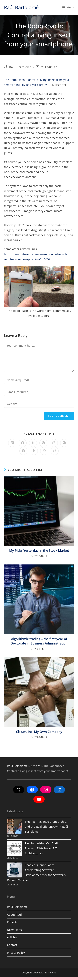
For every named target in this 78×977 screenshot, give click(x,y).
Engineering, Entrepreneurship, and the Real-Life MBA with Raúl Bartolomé (46, 826)
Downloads (14, 930)
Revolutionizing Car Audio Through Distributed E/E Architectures (42, 848)
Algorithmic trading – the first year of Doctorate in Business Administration (39, 641)
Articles (36, 766)
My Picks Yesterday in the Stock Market (39, 550)
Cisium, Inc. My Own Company (39, 732)
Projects (12, 922)
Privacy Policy (16, 953)
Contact (12, 945)
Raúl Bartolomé (21, 7)
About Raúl (14, 914)
